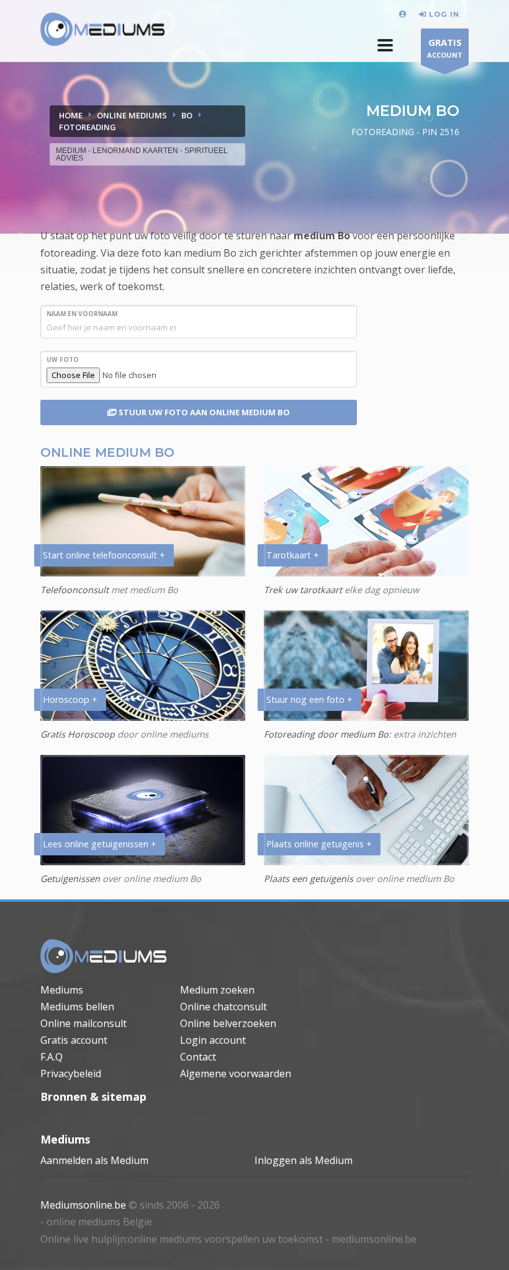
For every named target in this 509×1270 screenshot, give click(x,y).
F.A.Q (51, 1057)
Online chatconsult (223, 1006)
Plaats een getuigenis (308, 878)
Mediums (61, 990)
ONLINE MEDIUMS (132, 115)
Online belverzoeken (228, 1023)
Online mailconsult (83, 1023)
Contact (198, 1057)
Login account (213, 1040)
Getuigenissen (70, 878)
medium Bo (322, 235)
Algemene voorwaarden (235, 1073)
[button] (385, 45)
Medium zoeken (217, 990)
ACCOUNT (444, 48)
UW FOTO (63, 359)
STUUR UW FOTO (203, 412)
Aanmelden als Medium (94, 1160)
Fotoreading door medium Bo (326, 734)
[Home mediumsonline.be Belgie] (102, 30)
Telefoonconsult (74, 590)
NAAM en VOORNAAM (82, 313)
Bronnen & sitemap (93, 1096)
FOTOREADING (87, 127)
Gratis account (73, 1040)
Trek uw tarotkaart (303, 590)
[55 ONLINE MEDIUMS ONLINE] (404, 14)
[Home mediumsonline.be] (103, 956)
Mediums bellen (77, 1006)
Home (71, 115)
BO (186, 115)
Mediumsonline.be (83, 1205)
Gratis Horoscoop (77, 734)
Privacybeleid (70, 1073)
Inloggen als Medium (303, 1160)
